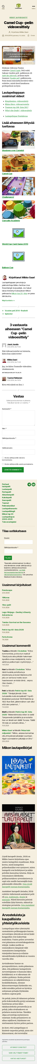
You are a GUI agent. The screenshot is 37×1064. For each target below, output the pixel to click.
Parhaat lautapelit (6, 485)
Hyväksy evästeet (18, 1047)
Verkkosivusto (7, 448)
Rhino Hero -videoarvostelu (17, 104)
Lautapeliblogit (8, 511)
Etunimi (6, 538)
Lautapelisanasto (9, 508)
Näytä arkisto (8, 300)
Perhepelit (6, 492)
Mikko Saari (24, 32)
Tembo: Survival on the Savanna (16, 622)
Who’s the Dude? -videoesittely (18, 110)
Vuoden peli (15, 78)
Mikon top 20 (7, 514)
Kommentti (6, 409)
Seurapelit (6, 500)
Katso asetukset (18, 1059)
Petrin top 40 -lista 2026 (13, 630)
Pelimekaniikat (8, 506)
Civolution (22, 651)
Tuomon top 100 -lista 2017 (16, 107)
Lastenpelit (7, 489)
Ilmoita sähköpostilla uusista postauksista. (19, 464)
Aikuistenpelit (8, 495)
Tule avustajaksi (9, 522)
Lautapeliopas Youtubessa (16, 116)
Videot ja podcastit (18, 17)
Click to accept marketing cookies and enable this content (18, 55)
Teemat (5, 503)
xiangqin (6, 900)
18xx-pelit (6, 605)
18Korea (5, 597)
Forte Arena (7, 637)
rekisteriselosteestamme (13, 575)
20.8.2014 (15, 35)
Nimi (4, 429)
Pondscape (7, 590)
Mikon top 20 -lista (19, 293)
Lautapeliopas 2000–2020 (8, 518)
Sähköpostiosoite (9, 438)
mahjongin (13, 897)
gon (6, 897)
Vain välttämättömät (18, 1053)
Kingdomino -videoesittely (16, 101)
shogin (22, 897)
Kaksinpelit (7, 497)
